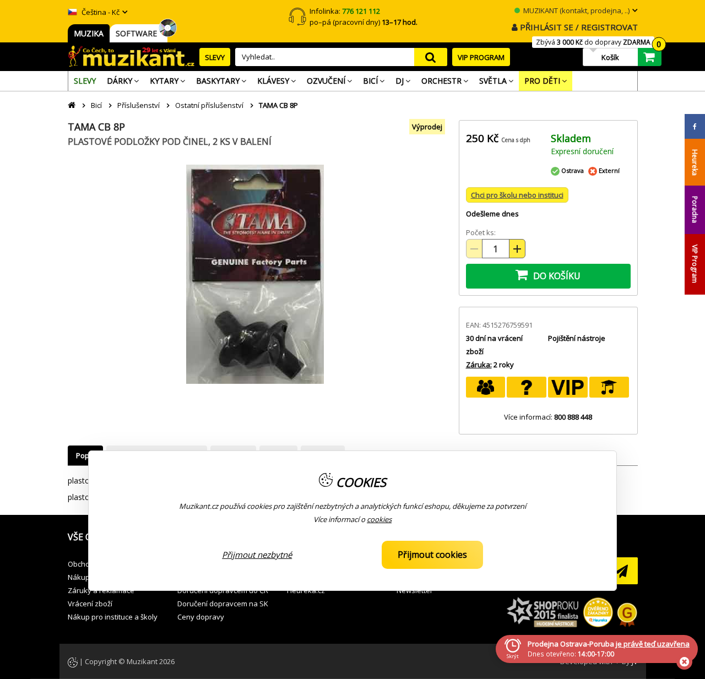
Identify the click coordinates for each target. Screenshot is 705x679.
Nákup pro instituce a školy (113, 617)
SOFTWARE (138, 33)
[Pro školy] (609, 387)
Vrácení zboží (90, 604)
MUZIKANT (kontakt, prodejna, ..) (576, 10)
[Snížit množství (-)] (474, 248)
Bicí (96, 105)
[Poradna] (526, 387)
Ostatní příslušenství (209, 105)
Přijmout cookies (432, 554)
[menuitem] (84, 81)
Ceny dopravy (200, 617)
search (430, 57)
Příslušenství (138, 105)
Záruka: (479, 365)
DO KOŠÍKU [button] (556, 276)
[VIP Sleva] (568, 387)
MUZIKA (89, 33)
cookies (379, 519)
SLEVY (215, 57)
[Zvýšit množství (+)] (517, 248)
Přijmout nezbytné (257, 554)
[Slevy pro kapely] (486, 387)
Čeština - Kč (100, 12)
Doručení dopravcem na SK (222, 604)
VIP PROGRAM (481, 57)
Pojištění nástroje (576, 338)
